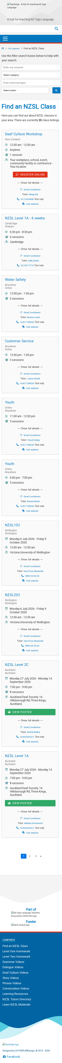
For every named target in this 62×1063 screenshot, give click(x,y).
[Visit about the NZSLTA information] (31, 914)
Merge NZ (33, 194)
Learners (9, 940)
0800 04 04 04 (32, 576)
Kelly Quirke (33, 260)
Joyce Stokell (33, 378)
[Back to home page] (18, 1044)
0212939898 (27, 199)
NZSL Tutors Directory (17, 999)
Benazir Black (33, 501)
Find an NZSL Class (15, 946)
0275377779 (27, 265)
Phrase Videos (12, 983)
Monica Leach (33, 317)
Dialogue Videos (13, 967)
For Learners (14, 48)
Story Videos (11, 978)
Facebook (13, 1057)
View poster (21, 712)
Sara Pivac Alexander (33, 571)
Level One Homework (16, 951)
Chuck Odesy (34, 440)
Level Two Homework (16, 956)
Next (40, 856)
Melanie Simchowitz (33, 823)
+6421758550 (27, 322)
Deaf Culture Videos (15, 972)
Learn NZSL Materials (17, 1004)
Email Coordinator (32, 189)
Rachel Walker (33, 732)
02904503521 (27, 737)
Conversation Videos (16, 988)
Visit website (32, 204)
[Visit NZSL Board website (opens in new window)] (31, 924)
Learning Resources (15, 993)
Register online (32, 174)
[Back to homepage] (3, 48)
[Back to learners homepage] (31, 9)
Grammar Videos (13, 962)
